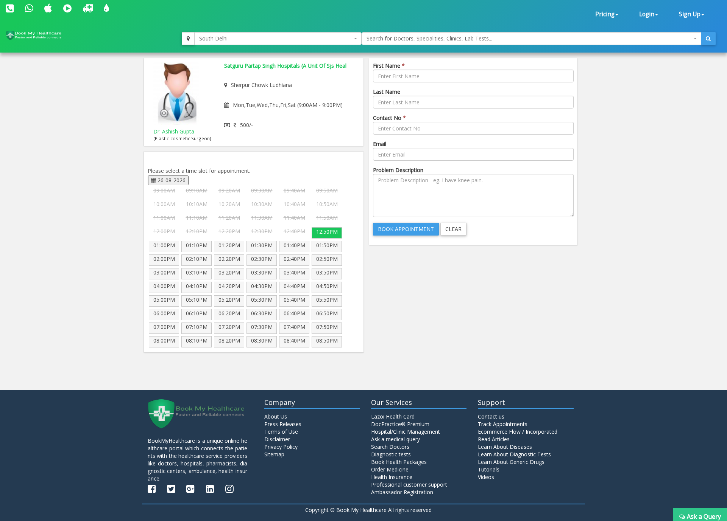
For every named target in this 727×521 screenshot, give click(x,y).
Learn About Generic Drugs (511, 461)
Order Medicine (390, 469)
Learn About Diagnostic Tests (514, 454)
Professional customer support (409, 484)
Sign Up (689, 14)
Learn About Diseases (505, 446)
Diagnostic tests (391, 454)
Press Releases (282, 424)
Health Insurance (391, 477)
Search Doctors (390, 446)
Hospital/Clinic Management (405, 431)
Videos (486, 477)
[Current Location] (188, 38)
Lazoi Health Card (393, 416)
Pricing (605, 14)
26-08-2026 (171, 180)
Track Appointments (502, 424)
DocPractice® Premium (400, 424)
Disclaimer (277, 439)
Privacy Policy (281, 446)
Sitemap (274, 454)
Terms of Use (281, 431)
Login (646, 14)
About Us (275, 416)
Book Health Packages (399, 461)
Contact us (491, 416)
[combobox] (278, 38)
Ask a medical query (395, 439)
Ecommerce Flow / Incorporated (517, 431)
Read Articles (494, 439)
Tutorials (488, 469)
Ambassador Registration (402, 492)
